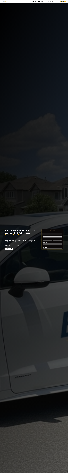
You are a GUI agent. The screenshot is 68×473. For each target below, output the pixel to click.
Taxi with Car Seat (46, 1)
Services (39, 1)
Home (33, 1)
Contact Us (51, 1)
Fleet (42, 1)
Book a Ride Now (9, 248)
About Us (35, 1)
